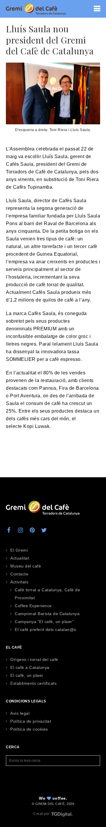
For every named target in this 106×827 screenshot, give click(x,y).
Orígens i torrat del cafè (34, 659)
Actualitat (19, 558)
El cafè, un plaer (26, 675)
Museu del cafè (25, 566)
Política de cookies (29, 729)
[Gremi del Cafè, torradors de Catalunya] (36, 8)
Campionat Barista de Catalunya (47, 613)
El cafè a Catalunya (29, 667)
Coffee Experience (33, 605)
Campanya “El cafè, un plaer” (44, 621)
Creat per (42, 814)
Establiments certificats (33, 683)
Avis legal (19, 713)
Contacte (19, 574)
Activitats (19, 582)
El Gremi (19, 550)
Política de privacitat (30, 721)
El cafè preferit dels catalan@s (45, 629)
